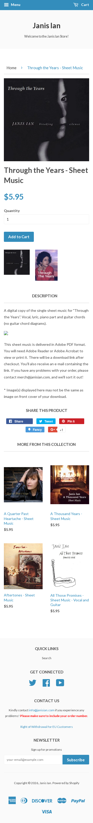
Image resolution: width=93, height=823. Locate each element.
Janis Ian (46, 25)
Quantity (12, 210)
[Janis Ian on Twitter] (32, 682)
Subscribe (76, 759)
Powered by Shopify (65, 783)
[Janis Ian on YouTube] (60, 682)
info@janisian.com (42, 710)
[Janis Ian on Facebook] (46, 682)
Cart (84, 4)
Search (46, 658)
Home (11, 67)
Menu (15, 4)
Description (44, 295)
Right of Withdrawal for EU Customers (46, 727)
